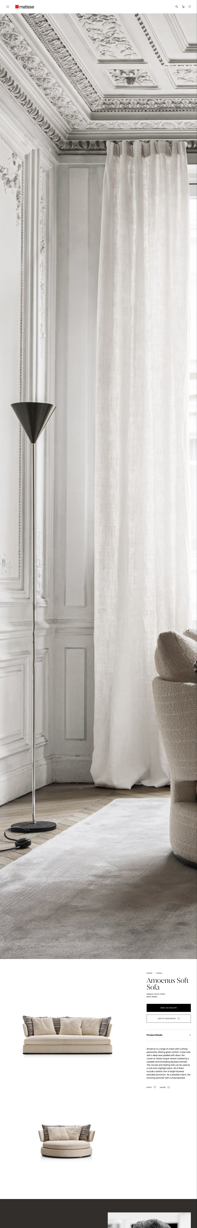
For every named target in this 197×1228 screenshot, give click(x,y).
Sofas (149, 973)
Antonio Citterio (159, 994)
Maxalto (154, 997)
